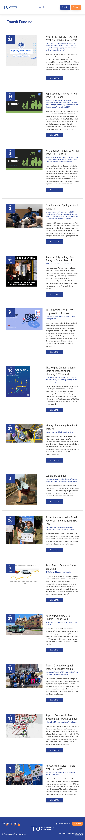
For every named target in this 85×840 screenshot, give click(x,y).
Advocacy (49, 212)
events (55, 100)
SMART (74, 102)
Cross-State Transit (52, 672)
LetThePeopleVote (52, 527)
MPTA (62, 672)
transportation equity (58, 50)
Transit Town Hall (72, 105)
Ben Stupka (49, 43)
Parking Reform (72, 380)
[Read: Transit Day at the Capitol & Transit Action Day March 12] (24, 676)
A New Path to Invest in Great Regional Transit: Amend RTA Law (61, 520)
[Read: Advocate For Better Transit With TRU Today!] (24, 774)
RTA (47, 48)
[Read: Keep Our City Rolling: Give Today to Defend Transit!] (21, 271)
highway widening (59, 316)
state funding (53, 48)
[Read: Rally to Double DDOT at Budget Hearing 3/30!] (24, 624)
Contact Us (79, 835)
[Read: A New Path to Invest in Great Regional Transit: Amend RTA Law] (24, 530)
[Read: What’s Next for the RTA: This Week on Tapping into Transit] (21, 50)
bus (60, 377)
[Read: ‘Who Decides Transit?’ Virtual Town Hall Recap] (24, 102)
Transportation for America (55, 107)
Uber (57, 382)
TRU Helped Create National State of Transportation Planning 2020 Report (61, 371)
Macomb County (51, 380)
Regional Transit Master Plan (67, 46)
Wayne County (72, 722)
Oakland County (55, 572)
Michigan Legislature (60, 157)
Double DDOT (68, 622)
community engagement (61, 212)
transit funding (60, 105)
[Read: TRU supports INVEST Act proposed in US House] (24, 319)
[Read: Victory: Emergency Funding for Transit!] (24, 433)
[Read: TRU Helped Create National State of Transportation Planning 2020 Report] (18, 381)
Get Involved (53, 772)
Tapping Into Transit (65, 48)
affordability (50, 377)
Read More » (54, 77)
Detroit (48, 214)
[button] (40, 7)
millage (48, 722)
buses (48, 432)
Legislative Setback (56, 475)
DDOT (56, 43)
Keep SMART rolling (69, 377)
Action (48, 622)
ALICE (56, 377)
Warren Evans (72, 481)
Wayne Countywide (52, 774)
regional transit (63, 43)
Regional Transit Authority (62, 102)
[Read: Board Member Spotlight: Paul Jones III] (24, 216)
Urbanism (68, 219)
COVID (48, 264)
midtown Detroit (56, 214)
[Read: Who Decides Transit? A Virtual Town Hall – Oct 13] (24, 159)
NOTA (48, 572)
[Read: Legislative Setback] (21, 489)
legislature (61, 100)
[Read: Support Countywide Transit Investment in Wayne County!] (24, 726)
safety (68, 316)
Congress (49, 100)
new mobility (62, 380)
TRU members (59, 219)
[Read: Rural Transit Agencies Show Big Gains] (24, 574)
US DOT (67, 107)
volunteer (72, 772)
